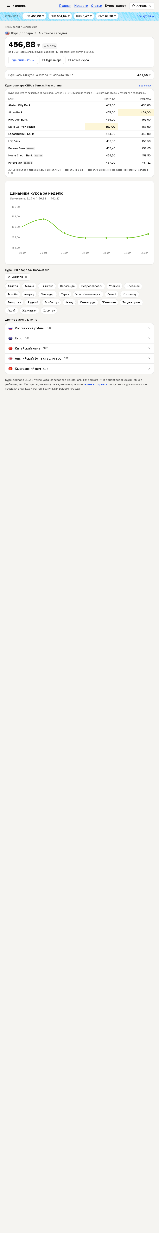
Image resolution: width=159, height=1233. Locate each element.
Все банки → (146, 85)
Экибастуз (52, 302)
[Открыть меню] (8, 6)
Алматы (13, 286)
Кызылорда (88, 302)
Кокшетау (130, 294)
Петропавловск (92, 286)
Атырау (29, 294)
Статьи (96, 6)
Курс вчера (53, 60)
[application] (79, 230)
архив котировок (96, 384)
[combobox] (141, 5)
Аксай (12, 310)
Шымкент (47, 286)
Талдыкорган (131, 302)
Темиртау (14, 302)
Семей (111, 294)
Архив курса (80, 60)
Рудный (33, 302)
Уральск (114, 286)
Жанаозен (109, 302)
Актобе (13, 294)
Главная (65, 6)
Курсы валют (115, 6)
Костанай (133, 286)
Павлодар (47, 294)
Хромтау (49, 310)
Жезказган (29, 310)
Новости (81, 6)
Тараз (65, 294)
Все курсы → (145, 16)
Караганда (67, 286)
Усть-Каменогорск (88, 294)
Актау (69, 302)
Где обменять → (23, 60)
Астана (29, 286)
